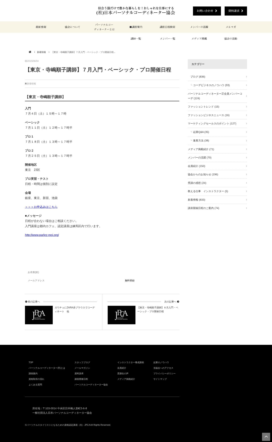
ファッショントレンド (203, 106)
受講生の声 (122, 373)
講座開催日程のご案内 (203, 208)
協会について (72, 27)
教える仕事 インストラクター (208, 191)
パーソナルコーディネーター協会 (91, 384)
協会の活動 (230, 38)
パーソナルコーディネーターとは (104, 27)
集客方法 (201, 140)
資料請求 (233, 10)
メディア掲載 (199, 38)
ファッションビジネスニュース (209, 115)
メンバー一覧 (167, 38)
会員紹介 (196, 166)
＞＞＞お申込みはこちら (41, 206)
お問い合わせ (205, 10)
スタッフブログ (82, 362)
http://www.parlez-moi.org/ (42, 235)
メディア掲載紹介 (201, 149)
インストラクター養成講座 (130, 362)
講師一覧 (136, 38)
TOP (31, 362)
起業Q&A (201, 131)
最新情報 (41, 27)
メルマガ (231, 27)
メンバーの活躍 (199, 27)
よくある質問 (35, 384)
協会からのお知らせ (203, 174)
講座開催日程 (81, 379)
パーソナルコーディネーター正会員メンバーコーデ (215, 96)
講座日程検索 (167, 27)
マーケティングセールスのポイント (212, 123)
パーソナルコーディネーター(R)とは (47, 368)
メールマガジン (82, 368)
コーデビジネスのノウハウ (211, 85)
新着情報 (41, 52)
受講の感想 (197, 182)
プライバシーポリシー (164, 373)
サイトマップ (160, 379)
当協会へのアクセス (163, 368)
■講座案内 (135, 27)
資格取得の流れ (36, 379)
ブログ (196, 76)
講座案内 (33, 373)
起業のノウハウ (161, 362)
